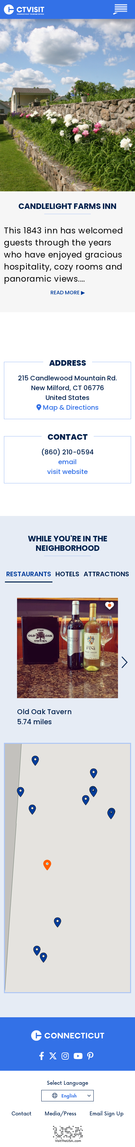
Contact (21, 1113)
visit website (67, 471)
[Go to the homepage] (24, 9)
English (68, 1095)
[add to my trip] (109, 606)
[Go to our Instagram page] (65, 1056)
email (67, 461)
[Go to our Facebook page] (41, 1056)
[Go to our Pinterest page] (90, 1056)
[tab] (28, 574)
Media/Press (60, 1113)
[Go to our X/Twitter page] (53, 1056)
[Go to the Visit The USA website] (67, 1133)
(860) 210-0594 (67, 452)
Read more (65, 292)
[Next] (124, 662)
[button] (32, 809)
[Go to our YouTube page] (78, 1056)
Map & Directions (71, 407)
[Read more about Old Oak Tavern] (67, 651)
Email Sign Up (106, 1113)
